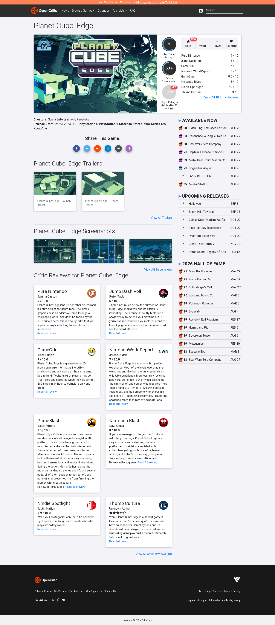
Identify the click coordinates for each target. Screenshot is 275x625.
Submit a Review (43, 591)
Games (82, 10)
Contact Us (110, 591)
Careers (217, 591)
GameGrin (47, 349)
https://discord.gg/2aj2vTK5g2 (156, 2)
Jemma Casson (47, 296)
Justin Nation (46, 508)
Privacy (236, 591)
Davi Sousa (116, 426)
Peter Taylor (117, 296)
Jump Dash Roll (125, 291)
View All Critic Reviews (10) (154, 554)
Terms (227, 591)
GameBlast (48, 420)
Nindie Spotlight (53, 503)
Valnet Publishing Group (227, 600)
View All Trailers (161, 217)
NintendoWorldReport (131, 349)
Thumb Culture (124, 503)
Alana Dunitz (45, 355)
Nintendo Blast (124, 420)
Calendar (103, 10)
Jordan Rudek (118, 355)
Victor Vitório (46, 426)
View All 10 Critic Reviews (221, 97)
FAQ (132, 10)
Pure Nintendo (52, 291)
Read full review (47, 333)
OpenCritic (194, 600)
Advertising (204, 591)
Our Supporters (94, 591)
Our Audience (77, 591)
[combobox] (224, 10)
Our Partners (60, 591)
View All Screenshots (158, 269)
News (65, 10)
